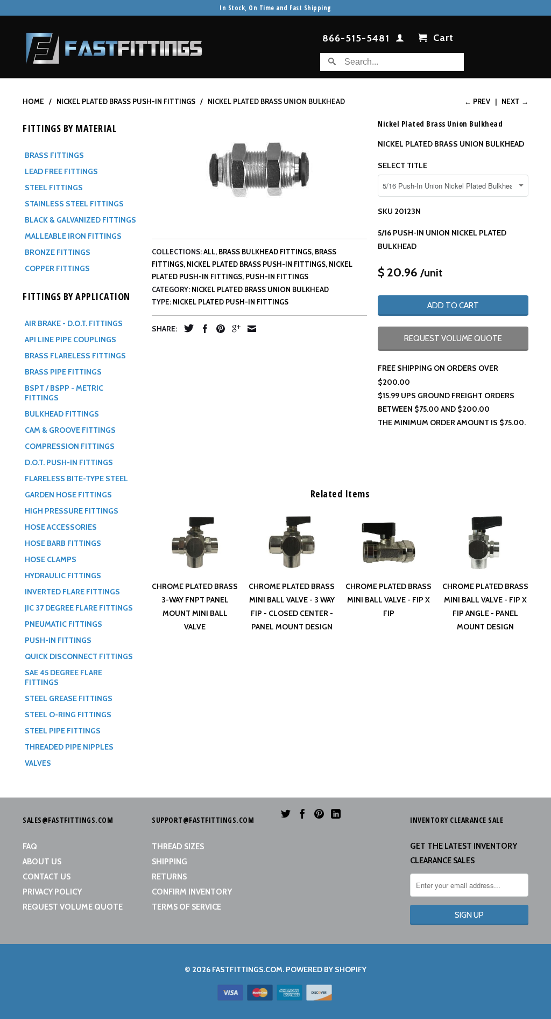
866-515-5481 (356, 38)
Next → (514, 101)
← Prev (477, 101)
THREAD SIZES (178, 846)
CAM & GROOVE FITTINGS (70, 430)
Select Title (402, 165)
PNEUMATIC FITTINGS (63, 624)
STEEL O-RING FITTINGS (68, 714)
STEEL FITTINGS (54, 187)
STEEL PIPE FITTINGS (63, 731)
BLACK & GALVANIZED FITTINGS (80, 220)
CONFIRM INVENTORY (192, 892)
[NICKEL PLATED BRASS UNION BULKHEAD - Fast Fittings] (259, 170)
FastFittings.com (247, 969)
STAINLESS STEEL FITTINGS (74, 204)
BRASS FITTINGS (54, 155)
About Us (42, 862)
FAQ (30, 846)
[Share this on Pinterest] (218, 328)
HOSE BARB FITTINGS (63, 543)
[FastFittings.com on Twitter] (286, 814)
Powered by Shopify (326, 969)
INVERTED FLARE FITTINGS (72, 592)
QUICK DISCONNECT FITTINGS (79, 656)
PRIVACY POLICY (52, 892)
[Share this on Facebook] (202, 328)
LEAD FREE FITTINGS (61, 171)
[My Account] (400, 39)
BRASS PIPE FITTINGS (63, 372)
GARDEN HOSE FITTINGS (68, 495)
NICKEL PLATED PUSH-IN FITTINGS (230, 301)
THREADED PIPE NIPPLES (69, 747)
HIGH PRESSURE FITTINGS (71, 511)
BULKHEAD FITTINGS (62, 414)
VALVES (38, 763)
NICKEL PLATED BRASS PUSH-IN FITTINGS (256, 264)
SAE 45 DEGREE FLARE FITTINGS (63, 677)
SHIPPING (169, 862)
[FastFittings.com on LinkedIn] (336, 814)
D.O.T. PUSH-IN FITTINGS (69, 462)
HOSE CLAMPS (50, 559)
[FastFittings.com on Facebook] (302, 814)
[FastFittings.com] (114, 45)
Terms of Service (186, 907)
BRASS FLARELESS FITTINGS (75, 356)
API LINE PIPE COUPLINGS (70, 339)
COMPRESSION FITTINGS (70, 446)
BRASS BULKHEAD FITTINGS (265, 251)
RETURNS (169, 877)
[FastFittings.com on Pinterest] (319, 814)
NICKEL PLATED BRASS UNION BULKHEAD (260, 289)
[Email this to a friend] (249, 328)
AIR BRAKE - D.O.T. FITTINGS (74, 323)
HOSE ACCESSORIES (61, 527)
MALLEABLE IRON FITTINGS (73, 236)
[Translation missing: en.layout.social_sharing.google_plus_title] (234, 328)
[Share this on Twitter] (186, 328)
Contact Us (46, 877)
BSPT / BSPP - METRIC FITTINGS (64, 393)
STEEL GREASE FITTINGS (68, 698)
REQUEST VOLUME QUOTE (453, 338)
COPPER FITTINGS (57, 268)
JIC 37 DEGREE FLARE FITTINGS (79, 608)
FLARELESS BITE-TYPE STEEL (76, 478)
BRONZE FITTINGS (57, 252)
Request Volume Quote (73, 907)
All (209, 251)
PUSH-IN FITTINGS (58, 640)
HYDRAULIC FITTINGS (63, 575)
